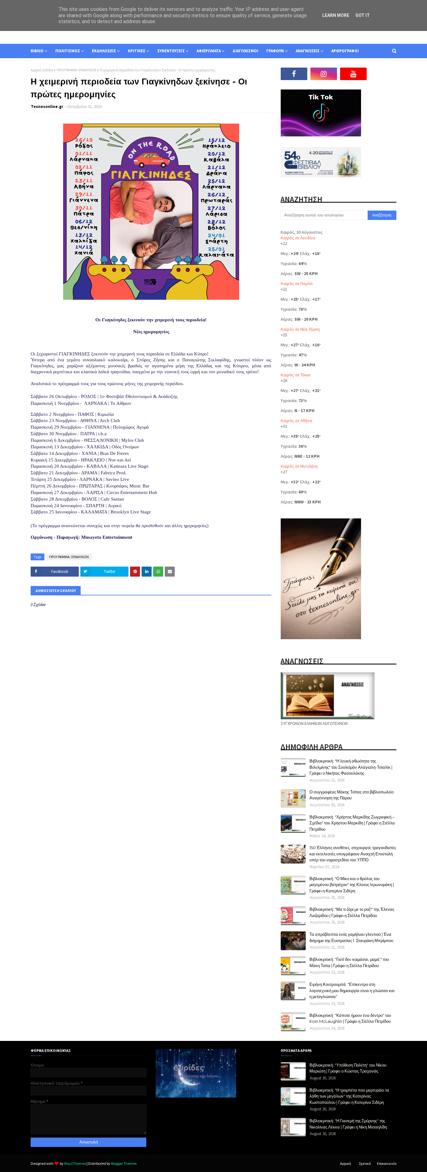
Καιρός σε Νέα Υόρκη (300, 329)
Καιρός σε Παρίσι (297, 283)
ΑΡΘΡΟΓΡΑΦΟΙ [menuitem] (345, 51)
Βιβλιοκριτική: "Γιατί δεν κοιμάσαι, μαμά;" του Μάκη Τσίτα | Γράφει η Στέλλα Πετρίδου (349, 962)
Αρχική (345, 1163)
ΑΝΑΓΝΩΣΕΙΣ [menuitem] (307, 51)
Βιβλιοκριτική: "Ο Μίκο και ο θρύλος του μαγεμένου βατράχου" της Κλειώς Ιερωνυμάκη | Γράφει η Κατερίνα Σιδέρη (351, 884)
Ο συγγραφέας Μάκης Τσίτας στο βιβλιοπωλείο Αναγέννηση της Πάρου (351, 795)
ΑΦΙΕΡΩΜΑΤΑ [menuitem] (209, 51)
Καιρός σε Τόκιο (295, 375)
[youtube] (353, 74)
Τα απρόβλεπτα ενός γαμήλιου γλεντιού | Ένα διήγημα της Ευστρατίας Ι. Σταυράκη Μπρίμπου (351, 937)
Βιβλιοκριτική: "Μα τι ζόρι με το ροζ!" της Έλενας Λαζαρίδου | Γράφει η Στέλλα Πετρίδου (351, 912)
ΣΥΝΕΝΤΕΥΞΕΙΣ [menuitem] (171, 51)
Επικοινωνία (386, 1163)
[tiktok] (383, 74)
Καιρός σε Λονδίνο (298, 238)
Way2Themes (75, 1163)
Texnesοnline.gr (47, 106)
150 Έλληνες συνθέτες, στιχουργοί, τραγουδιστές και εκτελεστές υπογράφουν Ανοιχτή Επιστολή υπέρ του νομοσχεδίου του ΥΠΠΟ (352, 853)
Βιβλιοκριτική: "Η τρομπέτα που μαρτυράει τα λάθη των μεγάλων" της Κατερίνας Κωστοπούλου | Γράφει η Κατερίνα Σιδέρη (349, 1096)
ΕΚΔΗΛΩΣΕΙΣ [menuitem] (104, 51)
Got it (362, 15)
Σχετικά (365, 1163)
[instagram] (323, 74)
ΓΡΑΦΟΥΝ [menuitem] (275, 51)
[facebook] (294, 74)
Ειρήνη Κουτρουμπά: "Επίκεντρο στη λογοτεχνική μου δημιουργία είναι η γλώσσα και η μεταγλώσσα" (351, 990)
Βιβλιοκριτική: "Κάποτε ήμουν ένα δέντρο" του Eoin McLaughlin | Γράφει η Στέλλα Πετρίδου (350, 1018)
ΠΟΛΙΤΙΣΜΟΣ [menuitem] (67, 51)
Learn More (335, 15)
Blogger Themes (124, 1163)
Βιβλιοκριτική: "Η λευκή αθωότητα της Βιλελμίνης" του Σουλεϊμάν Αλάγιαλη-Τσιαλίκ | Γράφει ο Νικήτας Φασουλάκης (350, 767)
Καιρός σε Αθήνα (296, 420)
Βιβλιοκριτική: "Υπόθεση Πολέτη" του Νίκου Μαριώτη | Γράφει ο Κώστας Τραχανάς (347, 1068)
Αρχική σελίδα (42, 70)
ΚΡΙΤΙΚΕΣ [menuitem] (136, 51)
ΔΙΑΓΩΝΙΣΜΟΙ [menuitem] (245, 51)
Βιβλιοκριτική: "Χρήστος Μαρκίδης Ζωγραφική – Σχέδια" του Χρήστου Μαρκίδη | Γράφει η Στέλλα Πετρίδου (352, 823)
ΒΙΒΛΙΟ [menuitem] (37, 51)
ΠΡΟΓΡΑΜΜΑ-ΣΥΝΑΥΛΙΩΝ (76, 70)
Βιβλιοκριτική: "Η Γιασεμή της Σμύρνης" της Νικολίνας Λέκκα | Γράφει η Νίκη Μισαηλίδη (348, 1123)
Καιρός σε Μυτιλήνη (299, 466)
